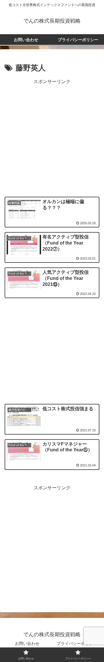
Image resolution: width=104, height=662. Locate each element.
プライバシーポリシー (77, 643)
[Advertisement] (52, 138)
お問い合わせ (27, 643)
